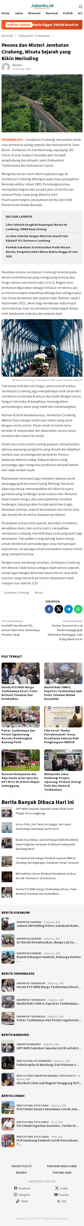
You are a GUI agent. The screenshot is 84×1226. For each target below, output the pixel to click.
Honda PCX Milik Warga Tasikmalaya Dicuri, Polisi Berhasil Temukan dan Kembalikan (19, 693)
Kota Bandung (43, 1060)
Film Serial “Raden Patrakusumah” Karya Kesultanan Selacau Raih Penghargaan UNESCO (61, 736)
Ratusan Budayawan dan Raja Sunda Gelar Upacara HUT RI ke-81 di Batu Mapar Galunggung (21, 780)
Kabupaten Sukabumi (29, 922)
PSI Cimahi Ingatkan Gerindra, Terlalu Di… (48, 1126)
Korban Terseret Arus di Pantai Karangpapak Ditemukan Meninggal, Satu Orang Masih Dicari (65, 630)
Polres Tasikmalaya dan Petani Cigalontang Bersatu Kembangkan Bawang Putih (18, 736)
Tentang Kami (62, 1172)
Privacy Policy (21, 1166)
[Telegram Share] (68, 609)
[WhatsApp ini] (78, 609)
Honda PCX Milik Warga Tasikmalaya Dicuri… (49, 987)
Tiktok (24, 1201)
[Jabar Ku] (42, 6)
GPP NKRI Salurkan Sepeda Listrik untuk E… (49, 1048)
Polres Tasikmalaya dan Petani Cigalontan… (49, 1020)
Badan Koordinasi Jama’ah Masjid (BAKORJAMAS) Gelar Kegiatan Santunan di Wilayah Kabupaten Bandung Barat (47, 844)
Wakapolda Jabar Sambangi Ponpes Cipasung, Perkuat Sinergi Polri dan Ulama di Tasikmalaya (62, 781)
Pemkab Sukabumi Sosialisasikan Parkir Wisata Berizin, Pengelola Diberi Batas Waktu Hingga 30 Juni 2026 (42, 252)
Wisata (39, 592)
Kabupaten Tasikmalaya (31, 983)
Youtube (64, 1195)
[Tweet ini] (58, 609)
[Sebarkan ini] (49, 609)
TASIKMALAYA (12, 139)
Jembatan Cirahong (16, 592)
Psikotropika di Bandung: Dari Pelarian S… (48, 1065)
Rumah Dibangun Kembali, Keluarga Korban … (49, 959)
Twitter (64, 1188)
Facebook (24, 1188)
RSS (64, 1201)
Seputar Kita (67, 1075)
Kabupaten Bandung (29, 1044)
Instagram (24, 1195)
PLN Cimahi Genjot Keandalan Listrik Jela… (48, 1109)
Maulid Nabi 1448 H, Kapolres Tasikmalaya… (49, 1004)
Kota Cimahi (41, 1105)
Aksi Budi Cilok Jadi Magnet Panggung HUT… (49, 1083)
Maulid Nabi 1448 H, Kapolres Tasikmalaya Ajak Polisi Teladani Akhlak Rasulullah (63, 693)
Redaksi (21, 1172)
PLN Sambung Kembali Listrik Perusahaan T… (47, 1142)
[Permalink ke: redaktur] (6, 67)
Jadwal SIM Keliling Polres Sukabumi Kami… (49, 926)
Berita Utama (25, 1060)
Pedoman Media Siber (62, 1166)
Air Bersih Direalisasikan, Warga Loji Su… (47, 942)
